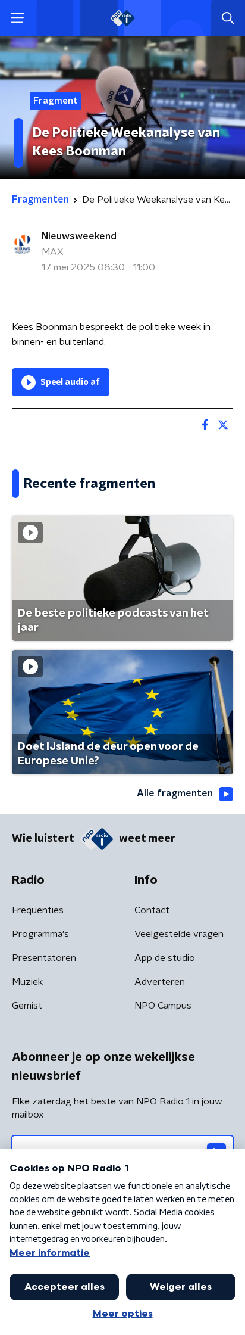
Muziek (27, 982)
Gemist (27, 1005)
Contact (151, 910)
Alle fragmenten (175, 793)
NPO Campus (162, 1005)
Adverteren (159, 982)
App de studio (164, 958)
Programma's (40, 934)
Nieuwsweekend (79, 236)
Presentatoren (44, 958)
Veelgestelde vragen (179, 934)
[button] (17, 18)
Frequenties (38, 910)
